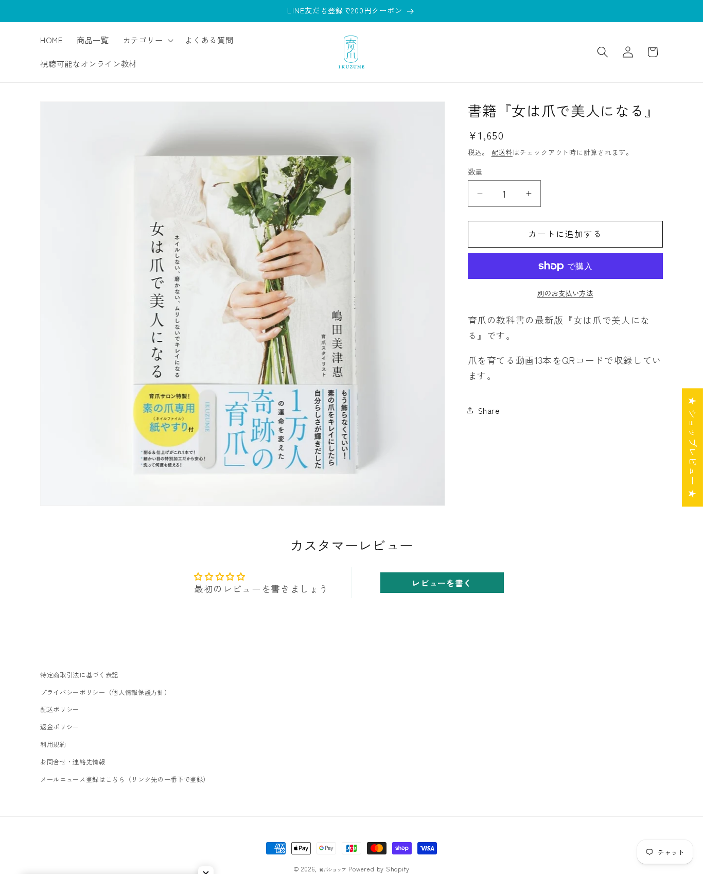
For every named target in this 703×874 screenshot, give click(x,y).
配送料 (502, 151)
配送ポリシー (59, 709)
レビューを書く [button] (442, 582)
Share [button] (489, 410)
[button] (147, 40)
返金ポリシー (59, 727)
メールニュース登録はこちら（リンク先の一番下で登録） (124, 779)
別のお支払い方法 (565, 293)
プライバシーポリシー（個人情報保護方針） (105, 692)
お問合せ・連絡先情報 (73, 761)
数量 (475, 171)
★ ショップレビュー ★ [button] (693, 447)
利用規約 (53, 744)
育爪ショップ (332, 869)
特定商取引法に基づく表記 (79, 674)
